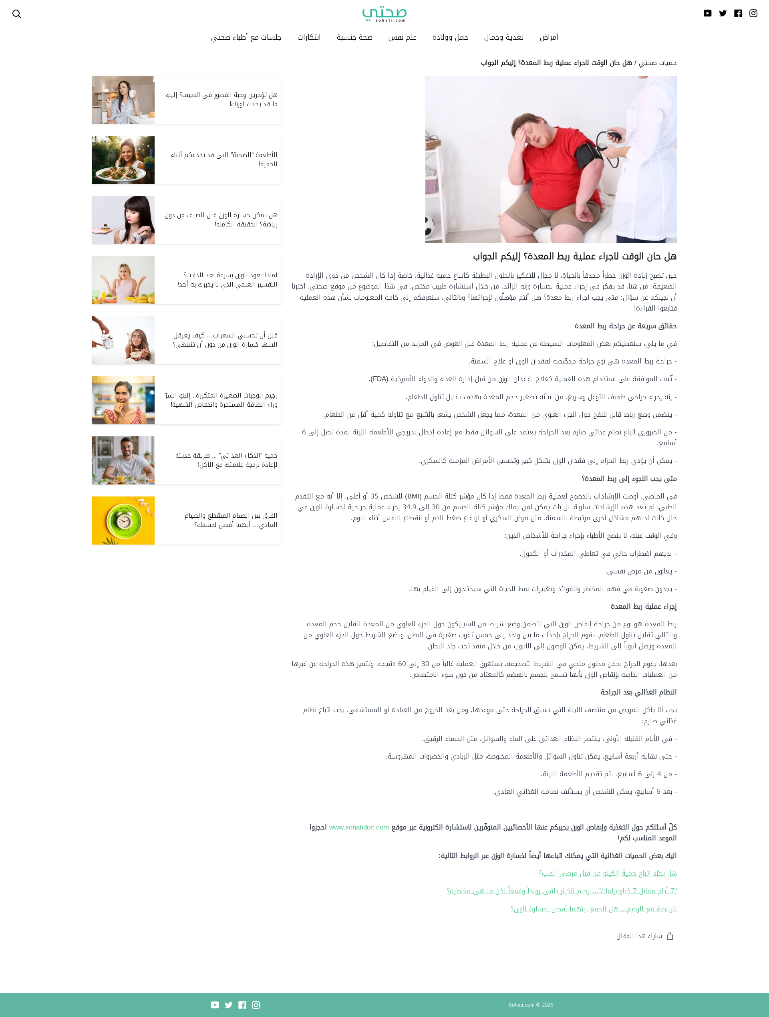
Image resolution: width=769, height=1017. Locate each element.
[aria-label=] (16, 14)
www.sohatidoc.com (359, 827)
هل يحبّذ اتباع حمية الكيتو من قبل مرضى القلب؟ (608, 873)
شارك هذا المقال (639, 936)
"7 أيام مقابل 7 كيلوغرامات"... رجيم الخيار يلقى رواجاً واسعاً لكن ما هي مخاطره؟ (562, 890)
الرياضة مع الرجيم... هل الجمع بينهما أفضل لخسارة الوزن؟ (594, 908)
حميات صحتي (658, 62)
